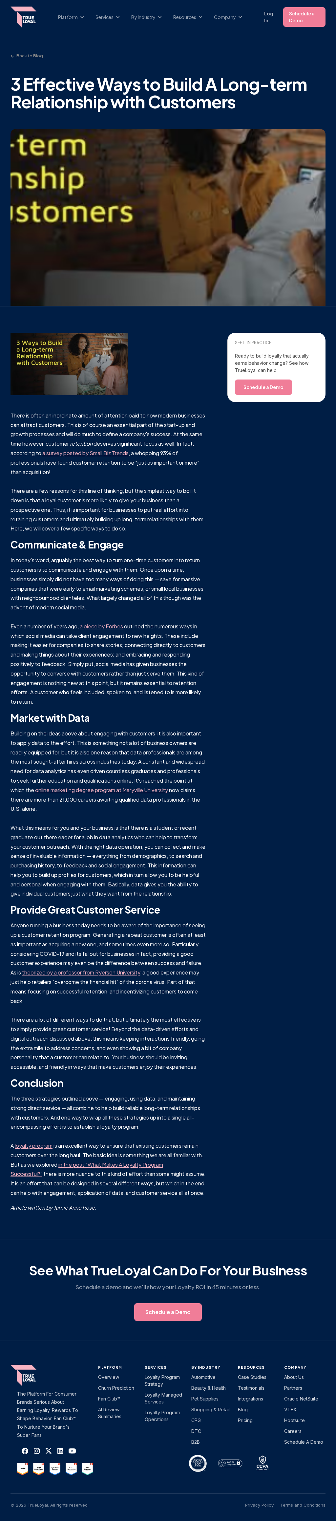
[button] (74, 17)
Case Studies (252, 1377)
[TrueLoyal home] (33, 1375)
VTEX (290, 1409)
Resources (251, 1367)
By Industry (205, 1367)
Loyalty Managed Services (163, 1398)
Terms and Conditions (303, 1505)
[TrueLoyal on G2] (22, 1469)
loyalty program (33, 1145)
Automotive (203, 1377)
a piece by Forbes (102, 626)
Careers (293, 1431)
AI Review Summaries (109, 1413)
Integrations (250, 1398)
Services (156, 1367)
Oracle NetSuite (301, 1398)
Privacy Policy (259, 1505)
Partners (293, 1388)
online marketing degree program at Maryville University (101, 790)
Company (295, 1367)
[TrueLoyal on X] (48, 1451)
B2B (195, 1442)
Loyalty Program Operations (162, 1416)
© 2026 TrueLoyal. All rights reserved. (49, 1505)
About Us (294, 1377)
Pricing (245, 1420)
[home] (26, 17)
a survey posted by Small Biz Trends (85, 453)
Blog (243, 1409)
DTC (196, 1431)
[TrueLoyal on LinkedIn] (60, 1451)
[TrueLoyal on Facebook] (25, 1451)
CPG (196, 1420)
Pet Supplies (205, 1398)
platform (110, 1367)
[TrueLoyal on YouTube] (72, 1451)
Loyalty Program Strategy (162, 1380)
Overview (108, 1377)
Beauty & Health (208, 1388)
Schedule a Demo (302, 16)
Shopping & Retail (210, 1409)
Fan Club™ (109, 1398)
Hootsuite (294, 1420)
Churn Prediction (116, 1388)
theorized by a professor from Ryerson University (81, 972)
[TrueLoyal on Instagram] (37, 1451)
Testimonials (251, 1388)
